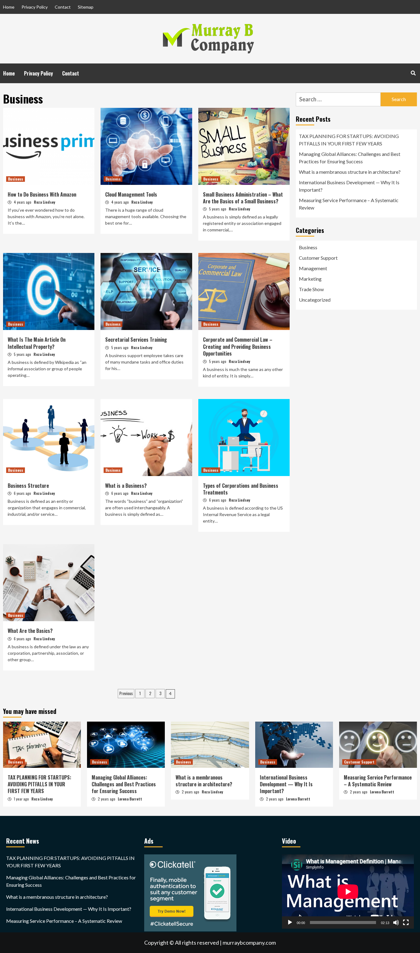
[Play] (290, 922)
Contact (63, 7)
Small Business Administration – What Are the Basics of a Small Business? (243, 198)
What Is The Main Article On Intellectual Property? (36, 343)
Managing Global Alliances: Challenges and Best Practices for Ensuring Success (349, 157)
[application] (348, 891)
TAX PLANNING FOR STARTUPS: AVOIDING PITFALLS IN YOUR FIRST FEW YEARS (349, 139)
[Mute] (396, 922)
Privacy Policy (35, 7)
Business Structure (28, 485)
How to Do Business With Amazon (42, 194)
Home (8, 7)
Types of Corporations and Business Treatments (240, 489)
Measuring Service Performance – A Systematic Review (348, 203)
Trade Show (311, 289)
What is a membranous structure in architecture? (350, 172)
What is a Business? (126, 485)
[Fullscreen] (406, 922)
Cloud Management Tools (131, 194)
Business (15, 178)
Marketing (310, 279)
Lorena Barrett (130, 798)
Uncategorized (315, 300)
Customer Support (318, 258)
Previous (126, 693)
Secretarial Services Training (136, 339)
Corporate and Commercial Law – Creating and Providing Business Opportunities (237, 346)
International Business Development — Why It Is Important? (349, 186)
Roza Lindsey (44, 202)
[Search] (413, 73)
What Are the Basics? (30, 630)
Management (313, 268)
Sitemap (85, 7)
